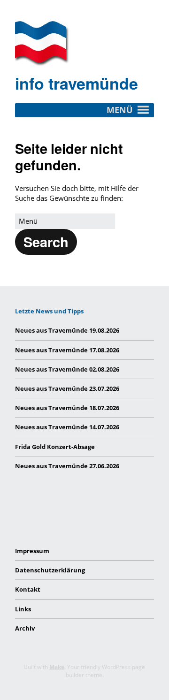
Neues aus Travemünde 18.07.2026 (67, 407)
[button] (46, 242)
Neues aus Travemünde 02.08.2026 (67, 369)
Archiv (25, 628)
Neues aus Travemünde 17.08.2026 (67, 350)
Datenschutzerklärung (50, 570)
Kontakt (27, 589)
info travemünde (76, 83)
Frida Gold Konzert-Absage (55, 446)
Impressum (32, 551)
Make (56, 667)
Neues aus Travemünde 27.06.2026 (67, 466)
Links (23, 609)
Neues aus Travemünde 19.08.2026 (67, 330)
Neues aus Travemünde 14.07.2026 (67, 427)
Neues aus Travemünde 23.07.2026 (67, 388)
